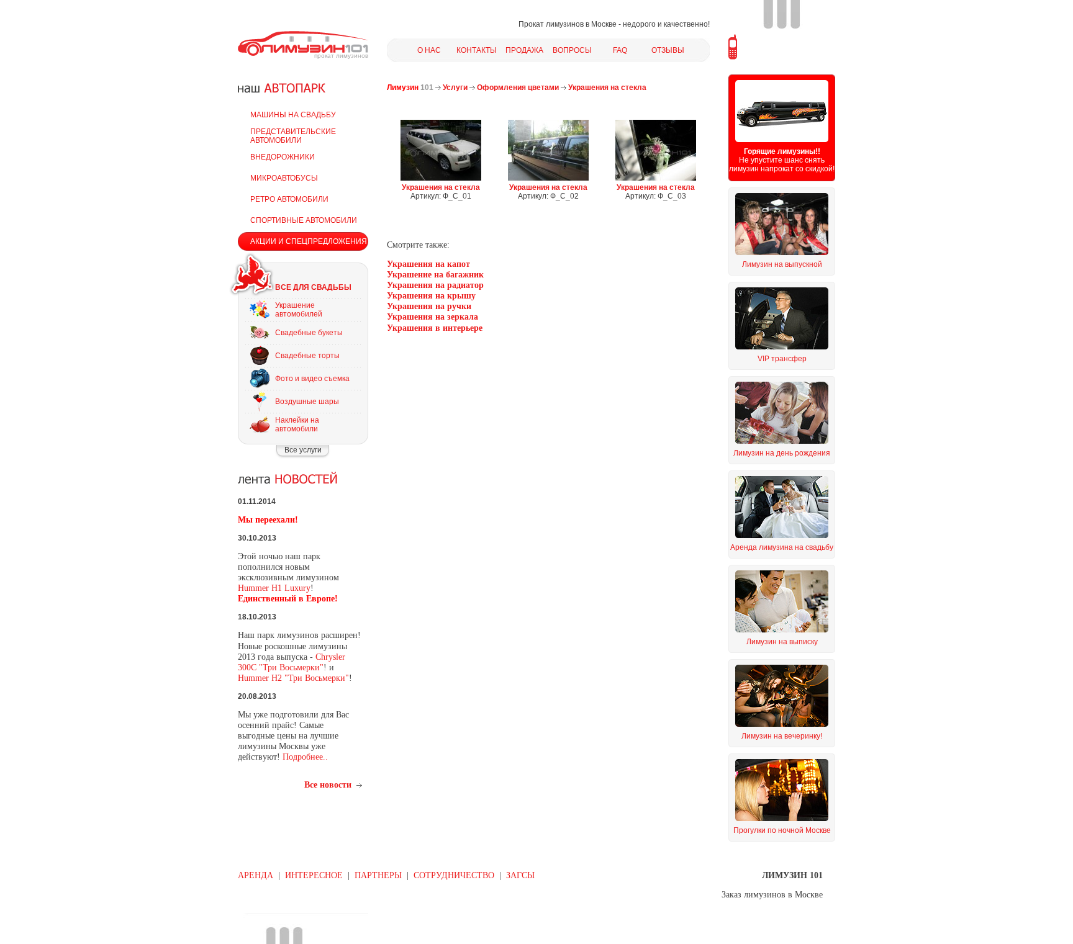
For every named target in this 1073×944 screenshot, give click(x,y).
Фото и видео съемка (312, 378)
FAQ (620, 50)
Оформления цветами (518, 87)
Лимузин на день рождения (781, 453)
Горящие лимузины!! (782, 151)
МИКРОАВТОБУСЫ (284, 178)
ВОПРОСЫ (572, 50)
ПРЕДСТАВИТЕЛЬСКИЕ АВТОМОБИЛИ (293, 136)
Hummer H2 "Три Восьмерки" (293, 678)
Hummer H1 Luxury (274, 588)
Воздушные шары (307, 401)
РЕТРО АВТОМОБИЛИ (289, 199)
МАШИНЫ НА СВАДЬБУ (293, 114)
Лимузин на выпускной (782, 264)
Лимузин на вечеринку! (781, 736)
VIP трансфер (782, 358)
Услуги (455, 87)
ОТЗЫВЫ (667, 50)
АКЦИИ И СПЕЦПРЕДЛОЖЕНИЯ (308, 241)
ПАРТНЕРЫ (378, 875)
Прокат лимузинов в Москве (567, 24)
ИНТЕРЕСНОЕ (314, 875)
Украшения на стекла (607, 87)
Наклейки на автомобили (297, 424)
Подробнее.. (305, 757)
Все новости (327, 784)
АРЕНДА (255, 875)
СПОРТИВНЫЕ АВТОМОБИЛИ (303, 220)
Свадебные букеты (309, 332)
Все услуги (303, 450)
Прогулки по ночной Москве (782, 830)
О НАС (429, 50)
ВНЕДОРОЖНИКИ (282, 157)
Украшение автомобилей (298, 309)
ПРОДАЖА (524, 50)
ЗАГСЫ (520, 875)
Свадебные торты (307, 355)
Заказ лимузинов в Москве (772, 894)
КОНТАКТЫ (476, 50)
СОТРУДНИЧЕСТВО (454, 875)
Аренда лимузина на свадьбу (781, 547)
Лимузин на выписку (782, 641)
